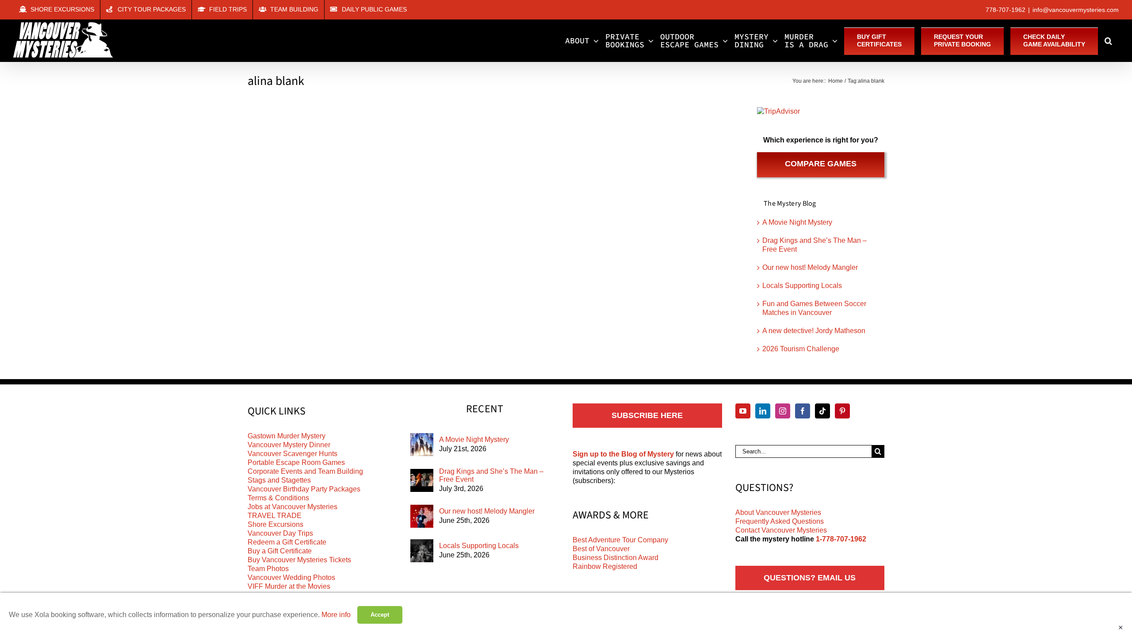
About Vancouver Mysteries (778, 512)
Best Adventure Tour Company (620, 540)
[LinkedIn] (762, 410)
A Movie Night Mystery (797, 222)
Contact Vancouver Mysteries (781, 530)
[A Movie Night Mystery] (421, 444)
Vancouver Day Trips (280, 533)
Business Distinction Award (615, 557)
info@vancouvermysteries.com (1076, 9)
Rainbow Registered (605, 566)
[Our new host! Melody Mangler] (421, 516)
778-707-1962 (1005, 9)
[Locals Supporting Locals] (421, 550)
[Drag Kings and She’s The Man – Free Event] (421, 480)
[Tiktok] (822, 410)
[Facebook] (802, 410)
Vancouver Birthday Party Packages (304, 489)
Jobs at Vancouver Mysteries (292, 506)
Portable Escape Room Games (296, 462)
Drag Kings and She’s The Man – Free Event (491, 475)
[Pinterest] (842, 410)
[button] (1108, 40)
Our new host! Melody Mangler (810, 267)
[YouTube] (742, 410)
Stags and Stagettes (279, 480)
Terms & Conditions (278, 498)
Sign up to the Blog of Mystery (623, 454)
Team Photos (268, 568)
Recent (485, 409)
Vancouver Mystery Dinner (289, 445)
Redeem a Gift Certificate (287, 542)
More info (336, 614)
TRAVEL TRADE (275, 515)
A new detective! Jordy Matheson (813, 330)
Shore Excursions (275, 524)
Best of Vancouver (601, 549)
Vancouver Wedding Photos (291, 577)
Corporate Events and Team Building (305, 471)
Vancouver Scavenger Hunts (292, 453)
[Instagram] (782, 410)
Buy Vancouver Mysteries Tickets (299, 560)
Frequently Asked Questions (779, 521)
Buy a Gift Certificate (280, 551)
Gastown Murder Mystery (286, 436)
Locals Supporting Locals (802, 285)
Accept (380, 614)
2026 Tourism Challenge (800, 349)
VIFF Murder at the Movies (289, 586)
